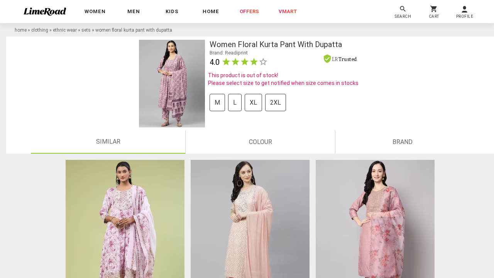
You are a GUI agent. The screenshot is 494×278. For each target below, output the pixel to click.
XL (253, 102)
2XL (275, 102)
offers (249, 11)
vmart (288, 11)
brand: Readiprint (229, 53)
